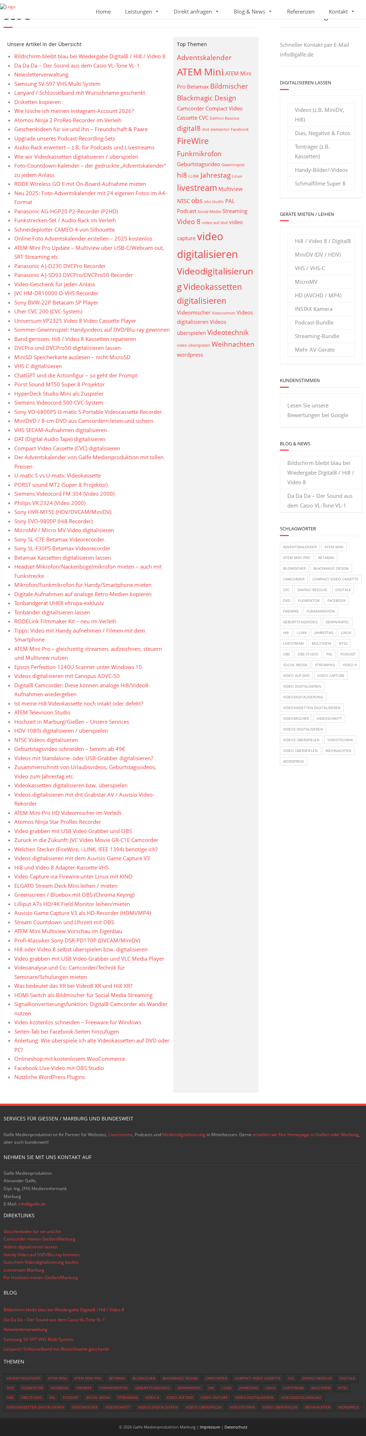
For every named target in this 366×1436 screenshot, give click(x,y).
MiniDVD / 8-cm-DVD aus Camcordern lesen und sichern (83, 420)
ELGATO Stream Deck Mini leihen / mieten (66, 885)
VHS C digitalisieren (38, 366)
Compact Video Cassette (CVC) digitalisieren (67, 448)
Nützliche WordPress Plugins (49, 1076)
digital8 (189, 128)
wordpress (190, 354)
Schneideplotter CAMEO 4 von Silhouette (64, 229)
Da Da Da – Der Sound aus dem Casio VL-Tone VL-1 (77, 65)
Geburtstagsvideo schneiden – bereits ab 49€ (69, 748)
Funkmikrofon (199, 153)
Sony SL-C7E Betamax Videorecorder (59, 539)
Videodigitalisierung (303, 696)
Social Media (209, 211)
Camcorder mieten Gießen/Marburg (39, 1239)
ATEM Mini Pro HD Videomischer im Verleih (67, 812)
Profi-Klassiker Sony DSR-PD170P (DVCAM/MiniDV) (77, 940)
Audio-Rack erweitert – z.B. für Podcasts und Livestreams (84, 147)
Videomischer (194, 312)
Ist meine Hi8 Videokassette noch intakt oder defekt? (78, 703)
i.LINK (193, 176)
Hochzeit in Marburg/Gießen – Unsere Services (71, 721)
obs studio (214, 201)
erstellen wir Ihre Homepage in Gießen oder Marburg (305, 1135)
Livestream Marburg (24, 1270)
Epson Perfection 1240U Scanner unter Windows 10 (78, 666)
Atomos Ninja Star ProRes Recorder (57, 821)
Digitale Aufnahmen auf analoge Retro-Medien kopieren (83, 594)
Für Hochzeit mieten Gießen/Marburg (41, 1277)
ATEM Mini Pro (296, 557)
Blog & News (249, 11)
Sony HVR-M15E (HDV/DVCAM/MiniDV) (62, 511)
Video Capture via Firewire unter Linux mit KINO (73, 876)
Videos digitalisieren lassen (31, 1247)
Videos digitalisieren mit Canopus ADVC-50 (67, 675)
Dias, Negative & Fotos (322, 133)
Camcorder (190, 108)
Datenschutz (235, 1427)
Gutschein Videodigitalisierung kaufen (41, 1262)
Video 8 (189, 221)
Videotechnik (228, 332)
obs (197, 200)
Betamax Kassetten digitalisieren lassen (62, 557)
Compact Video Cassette (335, 578)
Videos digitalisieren (303, 729)
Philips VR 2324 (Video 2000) (49, 502)
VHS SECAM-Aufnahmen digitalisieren (60, 430)
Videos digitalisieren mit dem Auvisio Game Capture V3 (82, 858)
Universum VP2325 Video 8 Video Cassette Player (75, 320)
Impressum (210, 1427)
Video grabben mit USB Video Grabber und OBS (73, 831)
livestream (197, 187)
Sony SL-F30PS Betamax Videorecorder (62, 548)
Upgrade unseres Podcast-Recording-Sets (64, 138)
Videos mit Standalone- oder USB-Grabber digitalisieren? (83, 758)
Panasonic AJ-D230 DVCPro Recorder (60, 265)
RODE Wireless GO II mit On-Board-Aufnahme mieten (80, 183)
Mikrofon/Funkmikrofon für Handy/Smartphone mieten (83, 584)
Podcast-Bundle (314, 322)
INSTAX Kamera (313, 308)
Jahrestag (216, 175)
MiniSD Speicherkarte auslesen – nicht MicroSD (72, 357)
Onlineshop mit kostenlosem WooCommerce (69, 1058)
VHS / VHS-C (310, 268)
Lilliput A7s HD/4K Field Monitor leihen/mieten (72, 903)
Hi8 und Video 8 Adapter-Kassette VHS (61, 867)
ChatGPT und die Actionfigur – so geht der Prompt (75, 375)
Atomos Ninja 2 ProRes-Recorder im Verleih (68, 120)
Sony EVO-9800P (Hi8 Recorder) (53, 521)
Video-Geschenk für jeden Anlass (54, 284)
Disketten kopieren (37, 101)
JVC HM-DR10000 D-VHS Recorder (56, 293)
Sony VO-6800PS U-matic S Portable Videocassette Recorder (88, 411)
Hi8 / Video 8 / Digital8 (323, 240)
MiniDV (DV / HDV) (318, 254)
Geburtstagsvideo (198, 164)
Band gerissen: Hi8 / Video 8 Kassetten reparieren (75, 338)
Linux (237, 176)
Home (103, 11)
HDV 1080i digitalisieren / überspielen (61, 730)
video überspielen (193, 345)
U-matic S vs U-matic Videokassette (57, 475)
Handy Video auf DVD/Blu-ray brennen (42, 1255)
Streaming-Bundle (317, 336)
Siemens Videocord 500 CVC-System (58, 402)
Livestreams (120, 1135)
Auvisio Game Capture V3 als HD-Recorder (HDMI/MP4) (82, 912)
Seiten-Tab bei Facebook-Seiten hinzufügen (66, 1031)
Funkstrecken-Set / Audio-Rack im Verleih (65, 220)
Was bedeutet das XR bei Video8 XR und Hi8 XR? (73, 985)
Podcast (186, 211)
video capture (331, 675)
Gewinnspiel (233, 164)
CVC (203, 118)
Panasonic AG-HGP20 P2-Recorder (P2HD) (66, 211)
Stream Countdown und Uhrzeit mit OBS (64, 922)
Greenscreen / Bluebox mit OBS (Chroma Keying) (74, 894)
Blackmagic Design (206, 98)
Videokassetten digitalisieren (312, 707)
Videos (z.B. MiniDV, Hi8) (319, 114)
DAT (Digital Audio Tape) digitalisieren (59, 438)
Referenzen (301, 11)
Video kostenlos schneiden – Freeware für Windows (77, 1022)
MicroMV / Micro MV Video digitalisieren (64, 530)
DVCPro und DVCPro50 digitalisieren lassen (67, 347)
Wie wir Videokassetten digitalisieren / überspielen (76, 156)
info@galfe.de (296, 54)
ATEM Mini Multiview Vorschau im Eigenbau (68, 931)
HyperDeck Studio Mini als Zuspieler (59, 393)
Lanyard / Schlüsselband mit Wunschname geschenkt (79, 92)
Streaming (234, 211)
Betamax (198, 86)
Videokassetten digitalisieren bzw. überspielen (71, 785)
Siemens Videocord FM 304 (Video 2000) (64, 493)
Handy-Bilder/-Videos (321, 169)
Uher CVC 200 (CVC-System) (48, 311)
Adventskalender (204, 57)
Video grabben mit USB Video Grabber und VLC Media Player (89, 958)
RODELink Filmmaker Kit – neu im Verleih (65, 621)
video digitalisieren (302, 686)
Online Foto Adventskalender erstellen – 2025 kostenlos (83, 238)
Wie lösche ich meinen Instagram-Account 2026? (74, 110)
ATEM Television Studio (42, 712)
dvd (205, 129)
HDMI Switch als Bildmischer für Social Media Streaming (83, 995)
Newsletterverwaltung (41, 74)
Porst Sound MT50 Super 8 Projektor (59, 384)
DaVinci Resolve (224, 118)
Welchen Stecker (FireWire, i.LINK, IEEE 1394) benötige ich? (86, 849)
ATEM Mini (200, 71)
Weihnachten (233, 344)
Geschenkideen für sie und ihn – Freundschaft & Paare (81, 129)
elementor (220, 129)
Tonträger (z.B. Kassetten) (312, 151)
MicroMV (306, 281)
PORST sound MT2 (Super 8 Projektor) (61, 484)
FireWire (193, 141)
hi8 (182, 175)
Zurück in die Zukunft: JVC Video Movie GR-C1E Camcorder (86, 839)
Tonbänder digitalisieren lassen (52, 612)
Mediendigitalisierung (184, 1135)
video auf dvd (215, 222)
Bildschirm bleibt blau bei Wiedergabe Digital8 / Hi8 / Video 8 (89, 56)
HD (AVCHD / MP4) (318, 295)
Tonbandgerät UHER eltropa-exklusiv (59, 602)
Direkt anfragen (193, 11)
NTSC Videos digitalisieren (46, 739)
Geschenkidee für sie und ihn (32, 1231)
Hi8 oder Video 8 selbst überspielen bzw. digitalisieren (81, 949)
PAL (230, 201)
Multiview (230, 189)
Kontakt (338, 11)
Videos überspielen (301, 739)
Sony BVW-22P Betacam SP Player (56, 302)
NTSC (183, 201)
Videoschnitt (223, 313)
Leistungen (138, 11)
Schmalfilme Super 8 (320, 183)
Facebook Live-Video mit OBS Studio (59, 1067)
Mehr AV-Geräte (315, 349)
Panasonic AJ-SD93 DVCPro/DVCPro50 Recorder (73, 274)
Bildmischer (229, 86)
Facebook (240, 129)
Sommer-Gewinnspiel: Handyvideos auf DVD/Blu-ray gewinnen (92, 329)
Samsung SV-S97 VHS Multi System (57, 83)
